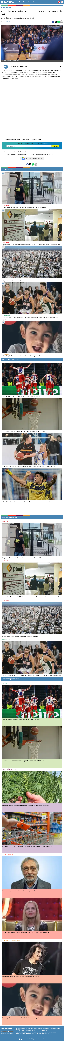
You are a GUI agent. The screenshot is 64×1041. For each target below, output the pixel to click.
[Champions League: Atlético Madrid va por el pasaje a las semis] (32, 379)
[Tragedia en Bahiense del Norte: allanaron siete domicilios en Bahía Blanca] (32, 188)
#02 (3, 210)
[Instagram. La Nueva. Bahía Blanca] (6, 1031)
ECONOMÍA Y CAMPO (9, 769)
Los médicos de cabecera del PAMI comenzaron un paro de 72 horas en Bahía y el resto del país (31, 244)
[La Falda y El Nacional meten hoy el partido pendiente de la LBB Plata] (32, 414)
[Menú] (2, 2)
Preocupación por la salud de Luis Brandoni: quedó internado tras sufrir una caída (26, 891)
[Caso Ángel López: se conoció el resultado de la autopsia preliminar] (32, 337)
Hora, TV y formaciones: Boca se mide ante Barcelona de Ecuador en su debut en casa (28, 502)
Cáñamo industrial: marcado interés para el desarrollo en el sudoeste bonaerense (25, 805)
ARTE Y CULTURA (8, 855)
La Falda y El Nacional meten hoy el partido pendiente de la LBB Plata (24, 431)
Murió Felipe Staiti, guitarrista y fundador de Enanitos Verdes (20, 976)
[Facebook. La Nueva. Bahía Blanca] (3, 1031)
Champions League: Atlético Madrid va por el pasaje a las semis (22, 396)
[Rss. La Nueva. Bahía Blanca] (11, 1031)
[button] (53, 22)
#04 (3, 284)
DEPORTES (6, 683)
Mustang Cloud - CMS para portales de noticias (34, 1039)
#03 (3, 247)
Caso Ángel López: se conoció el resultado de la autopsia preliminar (23, 356)
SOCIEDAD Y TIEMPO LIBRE (11, 940)
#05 (3, 322)
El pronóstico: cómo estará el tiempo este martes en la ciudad (21, 281)
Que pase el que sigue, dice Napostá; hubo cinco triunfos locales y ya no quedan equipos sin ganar (31, 675)
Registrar (55, 146)
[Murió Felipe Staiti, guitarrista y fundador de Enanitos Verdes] (32, 958)
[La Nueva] (9, 2)
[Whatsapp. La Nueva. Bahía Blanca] (1, 1031)
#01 (3, 173)
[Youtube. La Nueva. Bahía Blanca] (8, 1031)
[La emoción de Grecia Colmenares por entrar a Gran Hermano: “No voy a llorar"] (32, 914)
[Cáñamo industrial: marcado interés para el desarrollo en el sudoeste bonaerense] (32, 787)
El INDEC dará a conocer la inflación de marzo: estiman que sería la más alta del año (27, 846)
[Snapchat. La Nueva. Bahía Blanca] (10, 1031)
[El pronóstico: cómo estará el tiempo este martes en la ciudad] (32, 262)
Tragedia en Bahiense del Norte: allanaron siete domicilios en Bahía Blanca (25, 207)
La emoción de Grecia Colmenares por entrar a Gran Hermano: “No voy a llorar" (26, 932)
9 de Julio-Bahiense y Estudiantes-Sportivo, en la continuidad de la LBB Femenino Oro (29, 466)
